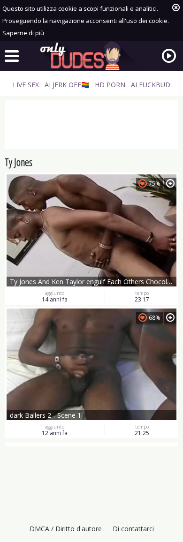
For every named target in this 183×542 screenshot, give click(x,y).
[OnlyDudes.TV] (91, 55)
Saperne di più (23, 33)
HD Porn (110, 84)
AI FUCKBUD (150, 84)
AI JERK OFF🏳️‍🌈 (67, 84)
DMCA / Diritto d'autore (66, 528)
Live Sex (26, 84)
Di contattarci (133, 528)
